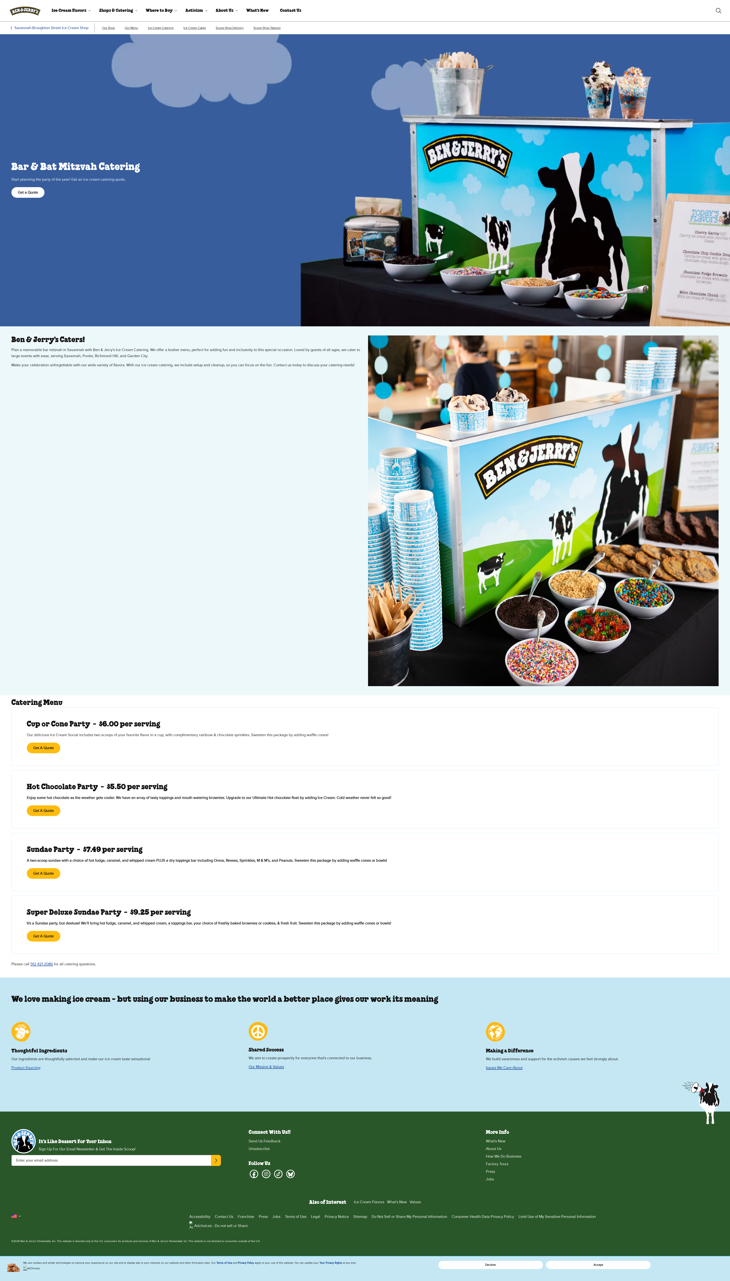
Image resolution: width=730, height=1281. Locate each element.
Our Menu (131, 28)
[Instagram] (266, 1174)
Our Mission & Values (266, 1067)
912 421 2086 (41, 964)
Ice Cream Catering (161, 28)
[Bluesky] (290, 1174)
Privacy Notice (337, 1216)
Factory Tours (497, 1164)
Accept (598, 1265)
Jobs (490, 1179)
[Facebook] (254, 1174)
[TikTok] (278, 1174)
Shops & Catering (116, 11)
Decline (490, 1265)
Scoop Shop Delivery (230, 28)
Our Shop (108, 28)
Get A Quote (43, 748)
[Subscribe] (216, 1160)
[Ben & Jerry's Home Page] (25, 11)
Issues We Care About (504, 1068)
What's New (257, 11)
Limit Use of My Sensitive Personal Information (557, 1216)
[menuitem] (70, 10)
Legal (315, 1216)
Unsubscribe (259, 1149)
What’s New (397, 1202)
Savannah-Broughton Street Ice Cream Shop (51, 28)
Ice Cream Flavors (69, 11)
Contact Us (290, 11)
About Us (224, 11)
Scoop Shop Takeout (267, 28)
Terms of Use (295, 1216)
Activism (194, 11)
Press (490, 1171)
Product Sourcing (25, 1068)
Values (415, 1202)
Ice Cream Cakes (194, 28)
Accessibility (199, 1216)
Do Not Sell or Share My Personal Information (409, 1216)
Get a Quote (28, 192)
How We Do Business (503, 1156)
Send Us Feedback (264, 1141)
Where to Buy (159, 11)
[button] (16, 1216)
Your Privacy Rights (331, 1262)
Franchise (246, 1216)
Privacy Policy (246, 1262)
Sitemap (360, 1216)
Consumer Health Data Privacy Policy (483, 1216)
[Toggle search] (718, 10)
